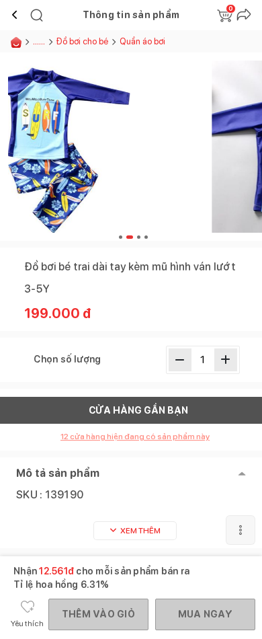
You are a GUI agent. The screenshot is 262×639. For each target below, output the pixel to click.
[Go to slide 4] (146, 237)
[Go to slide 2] (129, 237)
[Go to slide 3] (138, 237)
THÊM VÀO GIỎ (98, 614)
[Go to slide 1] (120, 237)
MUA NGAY (205, 614)
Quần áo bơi (142, 41)
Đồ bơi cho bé (82, 41)
